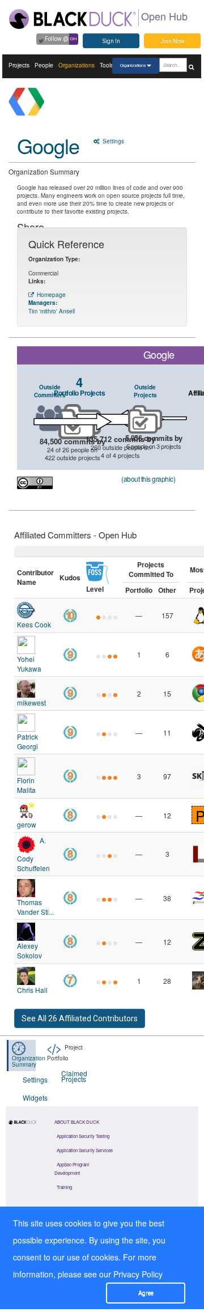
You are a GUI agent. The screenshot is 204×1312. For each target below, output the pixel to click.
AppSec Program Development (72, 1168)
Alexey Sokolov (29, 950)
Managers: (42, 303)
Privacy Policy (138, 1274)
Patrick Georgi (27, 741)
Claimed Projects (73, 1076)
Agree (146, 1293)
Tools (106, 65)
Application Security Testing (83, 1136)
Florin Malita (26, 785)
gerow (26, 824)
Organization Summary (28, 1061)
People (44, 65)
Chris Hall (32, 990)
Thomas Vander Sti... (35, 906)
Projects (18, 65)
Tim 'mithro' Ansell (51, 311)
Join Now (172, 41)
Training (64, 1187)
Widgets (35, 1097)
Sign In (111, 41)
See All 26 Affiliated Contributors (80, 1018)
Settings (112, 141)
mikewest (31, 702)
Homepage (51, 295)
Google (48, 145)
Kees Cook (34, 624)
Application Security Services (85, 1150)
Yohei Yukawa (29, 663)
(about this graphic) (148, 478)
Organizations (76, 65)
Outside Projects (145, 391)
